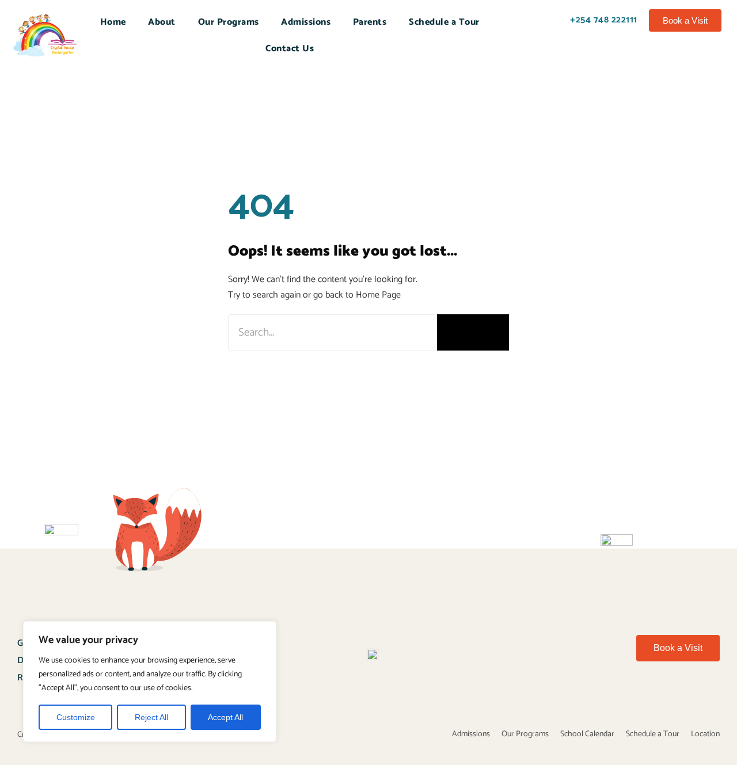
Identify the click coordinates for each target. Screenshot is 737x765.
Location (705, 734)
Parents (370, 22)
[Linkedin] (717, 697)
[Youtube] (628, 697)
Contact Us (289, 48)
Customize (75, 717)
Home (113, 22)
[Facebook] (599, 697)
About (162, 22)
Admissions (305, 22)
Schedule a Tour (444, 22)
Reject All (151, 717)
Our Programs (228, 22)
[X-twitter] (658, 697)
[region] (149, 681)
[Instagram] (687, 697)
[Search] (473, 332)
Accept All (225, 717)
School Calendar (587, 734)
